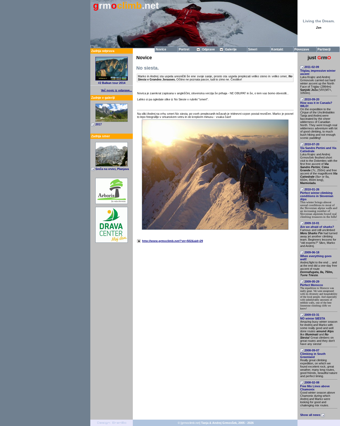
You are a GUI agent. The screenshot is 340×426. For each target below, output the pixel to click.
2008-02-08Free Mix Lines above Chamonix (315, 386)
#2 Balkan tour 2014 (111, 82)
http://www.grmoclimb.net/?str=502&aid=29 (172, 240)
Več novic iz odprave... (116, 90)
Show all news (310, 414)
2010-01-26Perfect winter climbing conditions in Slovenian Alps (316, 194)
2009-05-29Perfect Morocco (311, 283)
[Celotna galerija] (111, 120)
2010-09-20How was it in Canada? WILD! (316, 103)
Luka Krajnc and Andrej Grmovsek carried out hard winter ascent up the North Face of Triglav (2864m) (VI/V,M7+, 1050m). (317, 85)
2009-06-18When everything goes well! (316, 256)
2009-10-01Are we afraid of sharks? (317, 224)
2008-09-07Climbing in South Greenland (313, 354)
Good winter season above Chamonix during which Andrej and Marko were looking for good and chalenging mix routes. (317, 399)
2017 (98, 124)
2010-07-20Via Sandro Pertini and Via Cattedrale (318, 148)
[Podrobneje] (111, 165)
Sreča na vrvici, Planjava (112, 169)
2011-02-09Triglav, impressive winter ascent (317, 70)
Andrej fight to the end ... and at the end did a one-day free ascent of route (318, 269)
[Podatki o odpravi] (111, 79)
